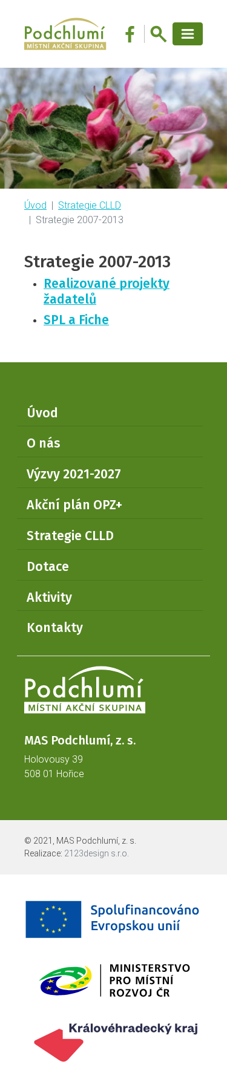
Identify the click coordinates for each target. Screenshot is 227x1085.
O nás (43, 443)
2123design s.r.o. (96, 853)
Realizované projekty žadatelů (106, 291)
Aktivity (49, 597)
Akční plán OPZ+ (74, 505)
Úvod (35, 205)
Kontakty (55, 628)
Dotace (48, 567)
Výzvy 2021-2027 (74, 474)
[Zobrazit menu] (188, 34)
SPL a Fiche (76, 320)
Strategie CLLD (89, 205)
